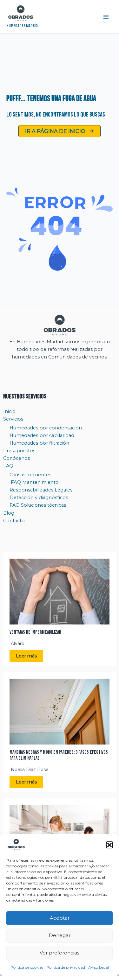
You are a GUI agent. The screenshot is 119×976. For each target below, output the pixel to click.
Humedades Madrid (22, 26)
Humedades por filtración (39, 443)
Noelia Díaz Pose (30, 769)
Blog (8, 513)
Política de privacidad (65, 967)
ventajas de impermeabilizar (35, 632)
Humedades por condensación (46, 428)
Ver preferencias (59, 953)
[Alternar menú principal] (106, 16)
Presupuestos (19, 450)
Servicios (13, 419)
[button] (109, 845)
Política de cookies (26, 967)
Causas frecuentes (30, 475)
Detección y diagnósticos (39, 497)
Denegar (59, 935)
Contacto (14, 520)
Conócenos (16, 458)
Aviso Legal (98, 967)
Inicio (9, 411)
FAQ (8, 466)
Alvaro (17, 643)
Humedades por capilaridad (42, 435)
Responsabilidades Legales (41, 490)
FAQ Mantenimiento (34, 482)
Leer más (26, 656)
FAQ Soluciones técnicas (38, 505)
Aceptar (59, 918)
